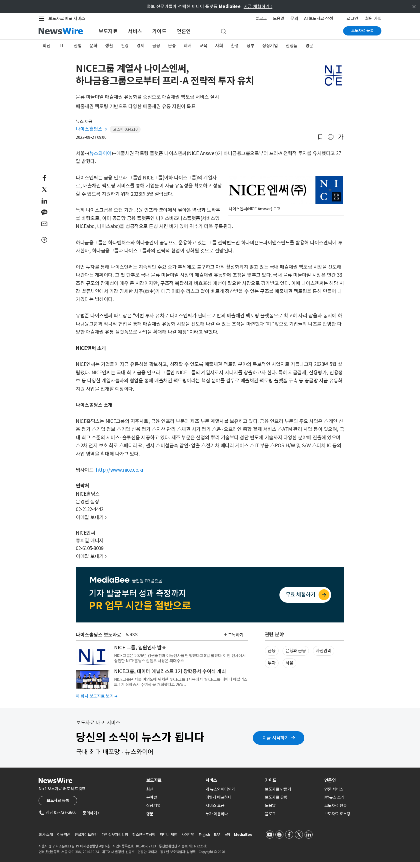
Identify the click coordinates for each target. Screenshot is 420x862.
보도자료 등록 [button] (58, 800)
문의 (294, 18)
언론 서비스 (333, 789)
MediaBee (243, 834)
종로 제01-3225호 (194, 846)
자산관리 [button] (323, 650)
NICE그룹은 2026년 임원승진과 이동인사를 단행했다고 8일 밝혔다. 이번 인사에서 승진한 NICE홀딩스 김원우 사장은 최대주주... (180, 658)
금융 (156, 45)
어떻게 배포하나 (218, 797)
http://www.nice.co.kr (120, 470)
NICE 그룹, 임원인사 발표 (140, 647)
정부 (250, 45)
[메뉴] (43, 18)
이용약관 (63, 834)
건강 (125, 45)
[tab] (173, 780)
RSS (133, 634)
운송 (172, 45)
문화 (93, 45)
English (204, 834)
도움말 (279, 18)
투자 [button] (271, 663)
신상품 (291, 45)
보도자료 (108, 31)
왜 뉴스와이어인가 (220, 789)
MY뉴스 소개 (334, 797)
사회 (219, 45)
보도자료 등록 (362, 30)
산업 (77, 45)
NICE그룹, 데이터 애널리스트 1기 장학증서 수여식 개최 (170, 671)
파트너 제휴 (168, 834)
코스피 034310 (125, 129)
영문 (309, 45)
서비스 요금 (214, 805)
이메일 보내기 (91, 517)
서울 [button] (289, 663)
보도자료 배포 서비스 (66, 18)
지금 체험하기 (258, 6)
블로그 (261, 18)
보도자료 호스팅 (337, 813)
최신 (46, 45)
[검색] (223, 31)
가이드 (159, 31)
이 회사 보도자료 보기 (96, 696)
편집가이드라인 (86, 834)
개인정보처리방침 (115, 834)
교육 (203, 45)
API (227, 834)
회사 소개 (46, 834)
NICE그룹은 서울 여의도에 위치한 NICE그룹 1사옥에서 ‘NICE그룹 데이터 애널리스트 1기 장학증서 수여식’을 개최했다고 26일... (180, 682)
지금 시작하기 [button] (276, 738)
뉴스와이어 (100, 153)
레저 (187, 45)
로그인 (352, 18)
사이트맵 (188, 834)
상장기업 (270, 45)
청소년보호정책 (143, 834)
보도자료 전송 (335, 805)
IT (62, 45)
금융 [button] (271, 650)
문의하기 (91, 813)
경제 (140, 45)
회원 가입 (373, 18)
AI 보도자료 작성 (318, 18)
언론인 (184, 31)
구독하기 (235, 635)
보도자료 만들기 (278, 789)
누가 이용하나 (216, 813)
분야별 (151, 797)
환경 (235, 45)
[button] (320, 137)
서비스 (135, 31)
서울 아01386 (71, 852)
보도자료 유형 (276, 797)
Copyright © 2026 (212, 852)
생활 (109, 45)
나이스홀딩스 (91, 129)
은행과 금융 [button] (295, 650)
